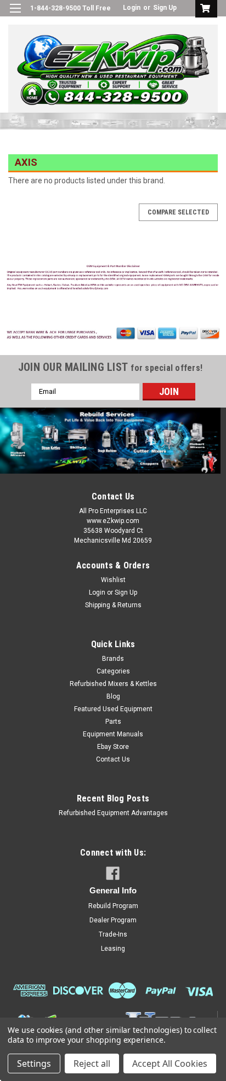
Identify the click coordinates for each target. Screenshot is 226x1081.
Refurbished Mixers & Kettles (113, 684)
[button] (113, 278)
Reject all (92, 1063)
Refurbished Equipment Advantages (113, 813)
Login (131, 7)
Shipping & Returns (113, 605)
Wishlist (113, 580)
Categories (113, 671)
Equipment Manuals (113, 734)
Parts (113, 721)
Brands (113, 658)
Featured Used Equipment (113, 709)
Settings (34, 1063)
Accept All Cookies (169, 1063)
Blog (113, 696)
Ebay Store (113, 747)
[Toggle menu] (15, 15)
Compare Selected (178, 212)
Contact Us (113, 759)
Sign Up (165, 7)
